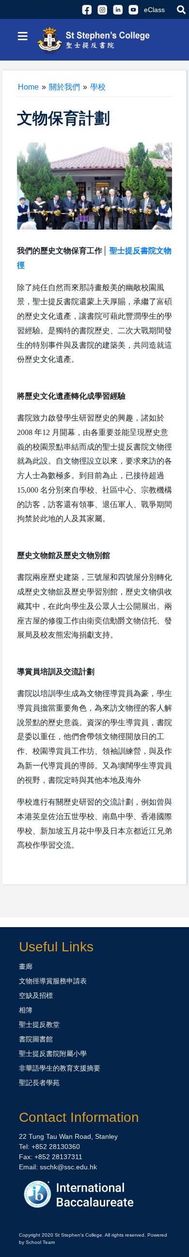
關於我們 (64, 87)
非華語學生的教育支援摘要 (59, 1068)
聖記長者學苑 (39, 1082)
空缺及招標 (36, 995)
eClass (154, 10)
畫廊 (25, 966)
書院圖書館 (36, 1039)
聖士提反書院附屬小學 (53, 1053)
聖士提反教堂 (39, 1024)
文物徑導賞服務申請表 (53, 981)
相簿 (25, 1010)
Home (28, 87)
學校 (98, 87)
